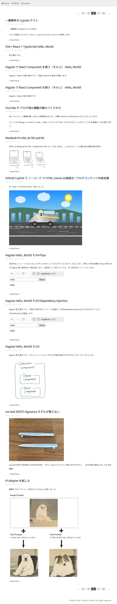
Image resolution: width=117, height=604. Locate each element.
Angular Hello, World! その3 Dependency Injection (36, 301)
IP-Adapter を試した (17, 481)
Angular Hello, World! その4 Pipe (25, 255)
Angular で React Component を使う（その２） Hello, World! (43, 67)
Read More (14, 39)
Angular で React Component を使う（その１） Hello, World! (43, 87)
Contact (26, 3)
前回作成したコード (17, 263)
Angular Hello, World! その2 (22, 346)
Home (6, 3)
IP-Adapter (39, 489)
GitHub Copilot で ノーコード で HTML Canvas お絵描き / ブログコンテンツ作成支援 (57, 178)
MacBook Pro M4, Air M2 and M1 (24, 138)
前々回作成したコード (77, 267)
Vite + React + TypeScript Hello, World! (41, 34)
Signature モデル (57, 464)
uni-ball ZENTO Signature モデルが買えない (32, 412)
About (16, 3)
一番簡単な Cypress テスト (21, 20)
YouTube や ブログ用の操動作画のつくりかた (33, 108)
